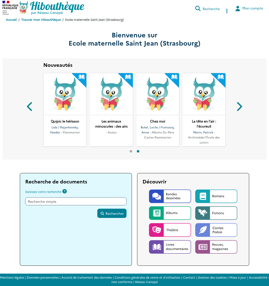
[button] (30, 107)
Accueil (11, 19)
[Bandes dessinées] (170, 195)
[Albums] (170, 212)
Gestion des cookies (212, 277)
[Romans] (216, 195)
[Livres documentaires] (170, 246)
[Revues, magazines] (216, 246)
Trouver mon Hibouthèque (41, 19)
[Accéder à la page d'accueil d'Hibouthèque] (51, 8)
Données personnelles (43, 277)
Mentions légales (12, 277)
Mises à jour (237, 277)
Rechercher (114, 213)
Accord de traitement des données (86, 277)
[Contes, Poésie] (216, 229)
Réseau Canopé (146, 282)
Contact (189, 277)
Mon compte (252, 8)
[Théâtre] (170, 229)
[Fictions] (216, 212)
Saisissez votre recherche (43, 192)
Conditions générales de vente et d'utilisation (147, 277)
